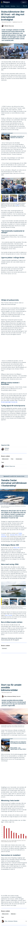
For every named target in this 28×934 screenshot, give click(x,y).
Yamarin (3, 535)
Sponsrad (4, 648)
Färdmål (7, 6)
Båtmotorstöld (5, 459)
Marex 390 (16, 547)
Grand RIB (3, 536)
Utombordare (19, 459)
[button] (14, 50)
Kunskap (13, 6)
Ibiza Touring (8, 615)
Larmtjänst (17, 205)
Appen (18, 6)
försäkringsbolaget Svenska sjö (9, 402)
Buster (20, 533)
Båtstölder (13, 913)
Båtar (2, 6)
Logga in (24, 2)
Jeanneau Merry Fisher (16, 535)
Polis (12, 459)
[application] (14, 51)
